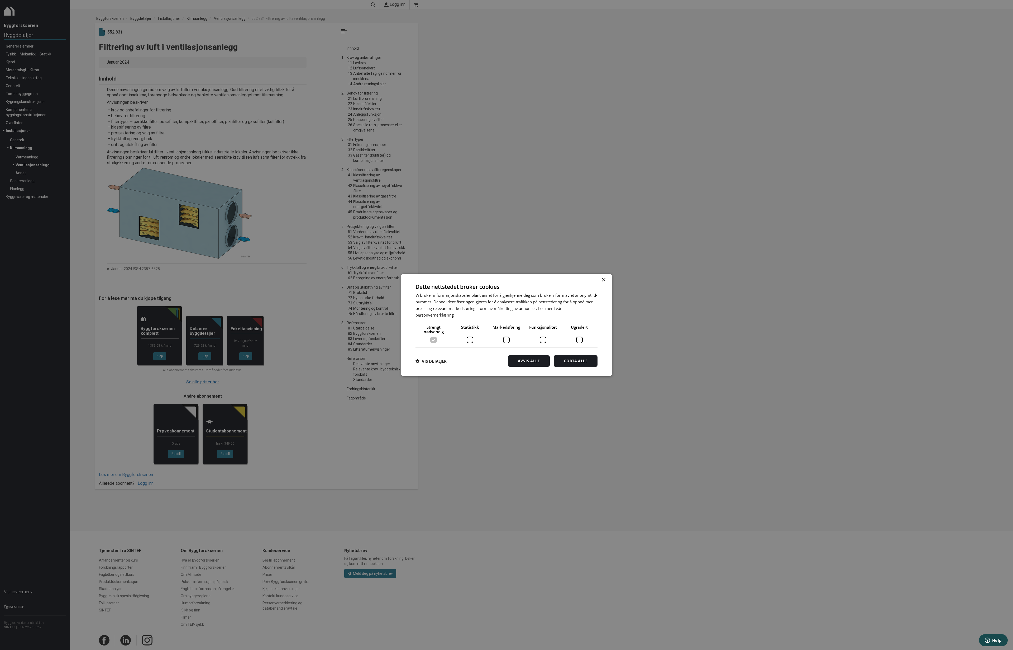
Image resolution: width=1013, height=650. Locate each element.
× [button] (603, 280)
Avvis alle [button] (529, 360)
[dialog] (506, 325)
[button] (431, 361)
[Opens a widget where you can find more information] (993, 640)
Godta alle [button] (575, 360)
